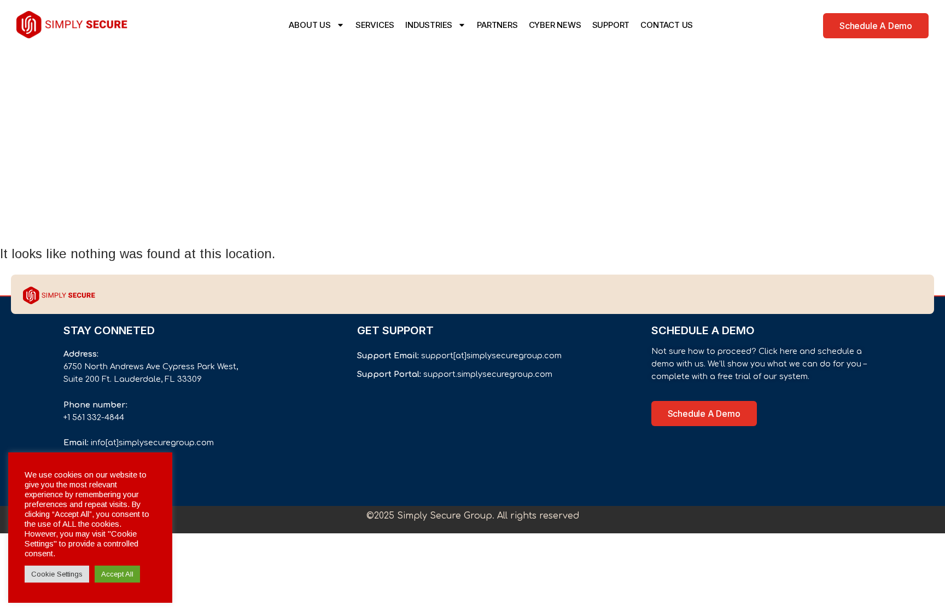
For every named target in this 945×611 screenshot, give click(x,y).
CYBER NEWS (555, 25)
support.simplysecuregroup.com (487, 374)
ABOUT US (309, 25)
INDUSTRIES (428, 25)
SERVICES (374, 25)
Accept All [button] (117, 574)
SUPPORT (611, 25)
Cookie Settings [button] (57, 574)
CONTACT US (666, 25)
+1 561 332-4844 (93, 417)
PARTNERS (497, 25)
